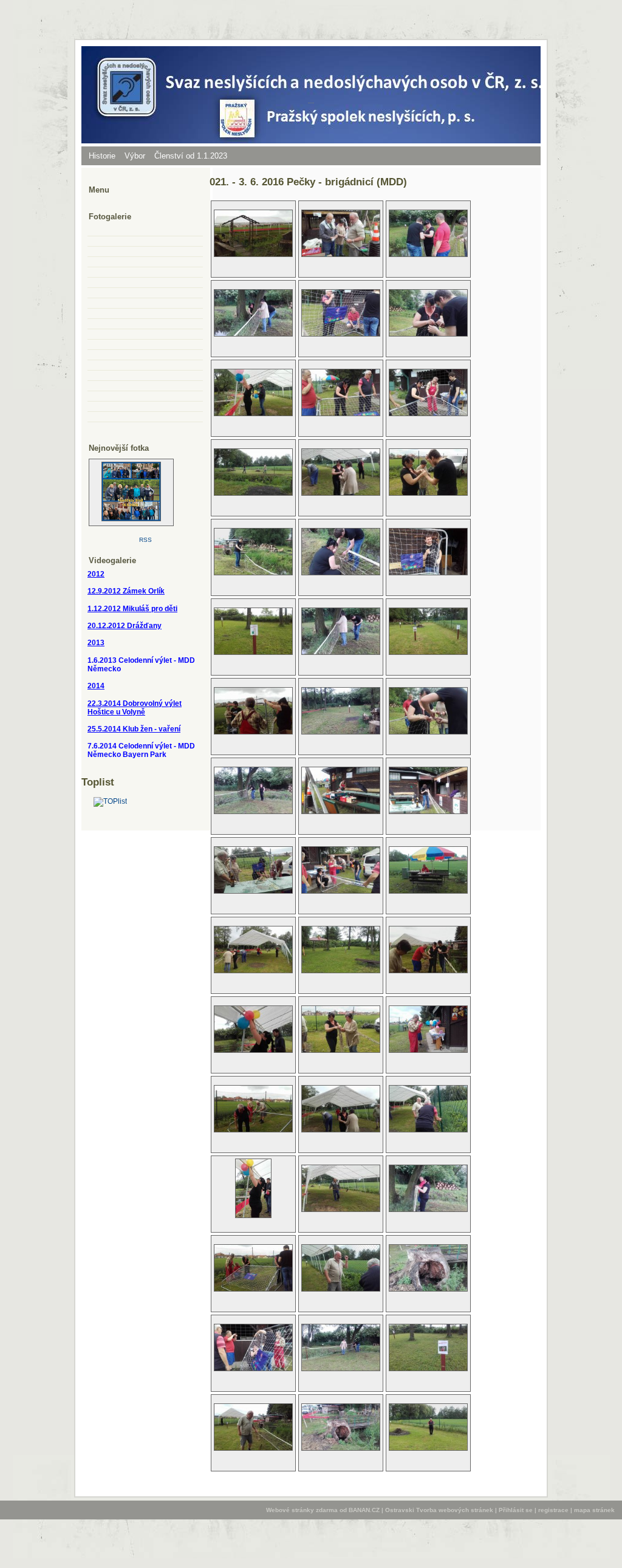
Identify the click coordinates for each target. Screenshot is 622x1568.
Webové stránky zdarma (302, 1510)
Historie (102, 155)
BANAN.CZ (364, 1510)
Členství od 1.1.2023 (190, 155)
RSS (145, 539)
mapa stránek (594, 1510)
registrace (553, 1510)
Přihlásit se (516, 1510)
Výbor (135, 155)
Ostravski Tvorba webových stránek (439, 1510)
